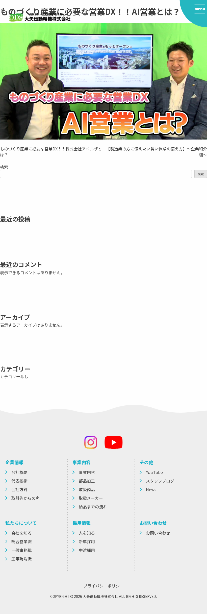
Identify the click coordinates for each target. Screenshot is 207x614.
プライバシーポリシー (103, 586)
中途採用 (87, 550)
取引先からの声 (25, 498)
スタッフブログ (160, 481)
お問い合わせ (158, 533)
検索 (4, 167)
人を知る (87, 533)
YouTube (154, 472)
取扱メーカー (91, 498)
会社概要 (19, 472)
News (151, 489)
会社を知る (21, 533)
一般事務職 (21, 550)
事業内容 (87, 472)
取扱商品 (87, 489)
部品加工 (87, 481)
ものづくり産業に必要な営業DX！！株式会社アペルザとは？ (51, 152)
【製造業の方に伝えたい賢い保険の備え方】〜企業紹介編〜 (156, 152)
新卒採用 (87, 541)
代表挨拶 (19, 481)
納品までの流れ (93, 507)
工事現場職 (21, 559)
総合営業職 (21, 541)
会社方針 (19, 489)
